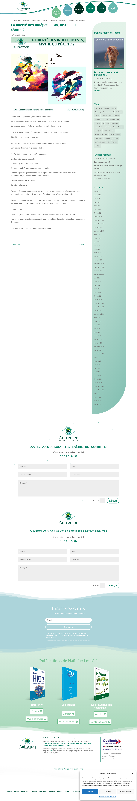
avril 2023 (97, 332)
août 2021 (97, 393)
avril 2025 (97, 249)
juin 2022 (97, 364)
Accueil (9, 791)
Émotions (54, 20)
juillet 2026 (97, 195)
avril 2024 (97, 289)
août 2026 (97, 191)
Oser (114, 127)
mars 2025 (97, 253)
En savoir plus (51, 637)
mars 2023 (97, 336)
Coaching (45, 20)
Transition (107, 138)
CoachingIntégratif (108, 112)
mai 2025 (97, 245)
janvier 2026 (98, 216)
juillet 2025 (97, 238)
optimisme (108, 127)
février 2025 (97, 256)
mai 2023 (97, 328)
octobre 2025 (98, 227)
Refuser (108, 792)
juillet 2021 (97, 397)
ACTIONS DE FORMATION (108, 756)
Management (80, 20)
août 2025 (97, 235)
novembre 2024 (99, 267)
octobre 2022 (98, 350)
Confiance (119, 112)
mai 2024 (97, 285)
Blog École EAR (76, 791)
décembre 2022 (99, 346)
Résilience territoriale (101, 134)
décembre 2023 (99, 303)
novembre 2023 (99, 307)
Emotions (117, 115)
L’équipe (59, 791)
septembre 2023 (99, 314)
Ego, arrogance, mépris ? (102, 162)
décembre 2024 (99, 263)
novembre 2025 (99, 224)
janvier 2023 (98, 343)
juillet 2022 (97, 361)
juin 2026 (97, 198)
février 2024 (97, 296)
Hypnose (97, 123)
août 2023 (97, 318)
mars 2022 (97, 375)
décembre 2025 (99, 220)
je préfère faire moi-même (102, 179)
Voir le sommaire (35, 719)
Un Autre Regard (100, 142)
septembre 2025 (99, 231)
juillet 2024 (97, 281)
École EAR (17, 20)
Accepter (90, 792)
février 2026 (97, 213)
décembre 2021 (99, 386)
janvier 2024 (98, 300)
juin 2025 (97, 242)
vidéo (108, 142)
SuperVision (35, 20)
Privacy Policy (74, 640)
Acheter (35, 711)
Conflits (97, 115)
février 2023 (97, 339)
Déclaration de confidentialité (107, 797)
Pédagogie (98, 131)
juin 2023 (97, 325)
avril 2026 (97, 206)
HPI (107, 119)
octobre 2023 (98, 310)
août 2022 (97, 357)
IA (103, 123)
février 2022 (97, 379)
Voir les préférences (125, 792)
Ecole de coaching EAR (21, 791)
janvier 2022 (98, 383)
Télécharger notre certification (109, 758)
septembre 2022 (99, 354)
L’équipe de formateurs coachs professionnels (59, 743)
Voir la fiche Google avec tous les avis (68, 769)
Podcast (120, 127)
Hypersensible (114, 119)
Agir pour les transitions (102, 108)
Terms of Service (83, 640)
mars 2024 (97, 292)
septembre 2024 (99, 274)
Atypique (26, 20)
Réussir (112, 134)
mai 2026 (97, 202)
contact (67, 791)
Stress (118, 134)
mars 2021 (97, 401)
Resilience (107, 131)
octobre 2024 (98, 271)
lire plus (97, 91)
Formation (98, 119)
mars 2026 (97, 209)
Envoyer (113, 501)
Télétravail (115, 138)
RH (113, 131)
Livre (107, 123)
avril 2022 (97, 372)
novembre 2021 (99, 390)
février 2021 (97, 404)
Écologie (62, 20)
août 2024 (97, 278)
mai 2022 (97, 368)
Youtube (114, 142)
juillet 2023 (97, 321)
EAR (110, 115)
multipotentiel (99, 127)
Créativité (71, 20)
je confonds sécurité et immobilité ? (106, 73)
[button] (133, 773)
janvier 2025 (98, 260)
